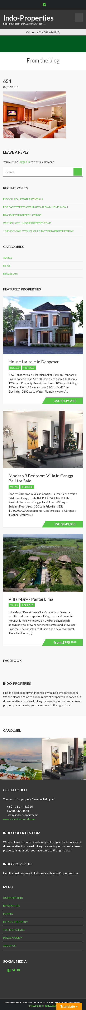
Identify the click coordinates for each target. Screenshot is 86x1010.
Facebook (12, 660)
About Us (9, 945)
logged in (24, 162)
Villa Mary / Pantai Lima (31, 598)
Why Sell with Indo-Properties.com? (27, 223)
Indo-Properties (28, 17)
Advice (7, 257)
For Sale (29, 367)
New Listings (11, 905)
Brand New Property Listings (22, 215)
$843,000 (63, 524)
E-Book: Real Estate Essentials (23, 199)
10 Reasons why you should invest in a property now (38, 231)
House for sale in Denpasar (34, 361)
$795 (64, 643)
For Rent (27, 605)
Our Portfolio (13, 897)
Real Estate (10, 273)
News (6, 265)
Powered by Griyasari (43, 1006)
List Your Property (15, 921)
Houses (14, 367)
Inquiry (8, 913)
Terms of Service (14, 929)
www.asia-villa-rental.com (19, 819)
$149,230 (63, 401)
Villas (14, 486)
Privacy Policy (12, 937)
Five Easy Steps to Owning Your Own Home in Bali (35, 207)
